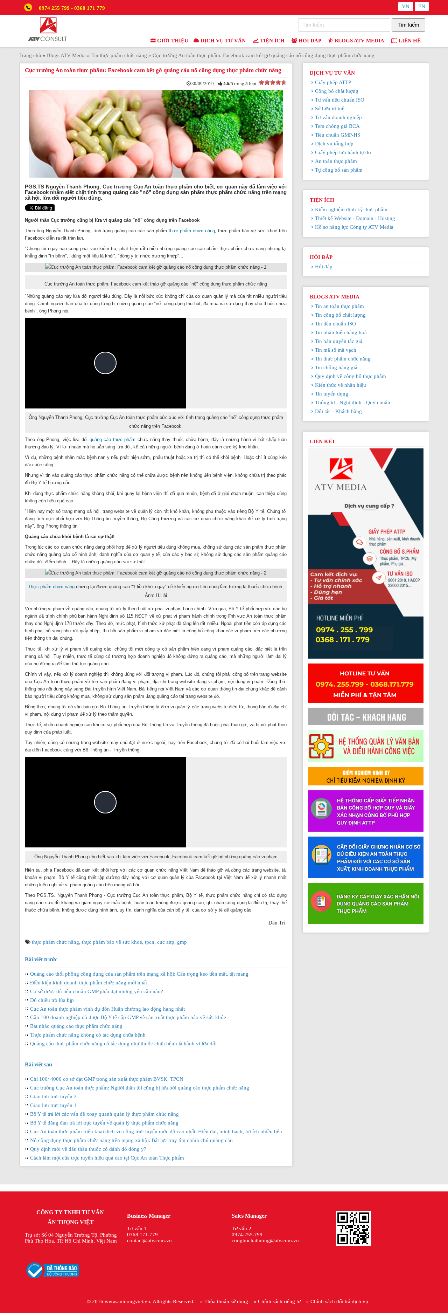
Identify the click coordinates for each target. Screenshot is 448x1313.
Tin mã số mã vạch (335, 350)
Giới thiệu (172, 40)
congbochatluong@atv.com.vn (265, 1240)
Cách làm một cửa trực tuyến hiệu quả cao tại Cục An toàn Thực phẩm (107, 1158)
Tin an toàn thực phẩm (339, 306)
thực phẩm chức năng (192, 230)
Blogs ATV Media (358, 40)
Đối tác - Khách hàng (338, 411)
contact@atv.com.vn (149, 1240)
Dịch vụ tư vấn (222, 40)
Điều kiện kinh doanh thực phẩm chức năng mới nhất (88, 982)
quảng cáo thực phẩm (113, 439)
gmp (182, 942)
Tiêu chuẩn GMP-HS (337, 135)
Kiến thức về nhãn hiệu (340, 385)
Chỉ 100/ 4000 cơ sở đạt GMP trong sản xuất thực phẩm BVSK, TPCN (106, 1079)
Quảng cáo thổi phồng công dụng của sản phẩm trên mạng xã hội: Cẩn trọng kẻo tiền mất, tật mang (139, 974)
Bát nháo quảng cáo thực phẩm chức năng (76, 1026)
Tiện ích (272, 40)
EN (421, 6)
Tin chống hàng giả (336, 367)
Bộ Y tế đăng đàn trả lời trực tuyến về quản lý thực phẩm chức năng (104, 1123)
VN (406, 6)
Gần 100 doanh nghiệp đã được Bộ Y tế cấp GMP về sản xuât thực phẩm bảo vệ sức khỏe (128, 1017)
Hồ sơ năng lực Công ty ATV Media (354, 227)
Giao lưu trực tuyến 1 (53, 1105)
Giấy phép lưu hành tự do (343, 152)
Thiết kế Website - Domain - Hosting (355, 218)
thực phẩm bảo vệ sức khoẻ (112, 942)
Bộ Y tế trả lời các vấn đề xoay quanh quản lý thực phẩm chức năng (104, 1114)
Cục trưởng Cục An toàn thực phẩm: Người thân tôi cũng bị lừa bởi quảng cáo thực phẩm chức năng (139, 1088)
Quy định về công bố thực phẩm (350, 376)
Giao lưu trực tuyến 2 (53, 1096)
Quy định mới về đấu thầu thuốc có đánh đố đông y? (88, 1149)
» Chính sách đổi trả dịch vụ (337, 1301)
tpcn (149, 942)
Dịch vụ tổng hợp (334, 143)
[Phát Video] (105, 363)
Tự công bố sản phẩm (339, 170)
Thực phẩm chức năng (51, 586)
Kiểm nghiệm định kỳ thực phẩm (351, 209)
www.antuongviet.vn (127, 1301)
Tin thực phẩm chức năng (343, 359)
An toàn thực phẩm (336, 161)
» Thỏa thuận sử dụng (224, 1301)
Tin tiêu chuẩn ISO (335, 323)
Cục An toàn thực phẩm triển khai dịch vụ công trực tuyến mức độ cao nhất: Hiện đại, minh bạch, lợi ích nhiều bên (156, 1131)
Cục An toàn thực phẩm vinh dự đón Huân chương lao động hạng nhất (107, 1009)
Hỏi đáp (309, 40)
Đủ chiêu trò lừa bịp (52, 1000)
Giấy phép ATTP (333, 82)
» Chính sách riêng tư (277, 1301)
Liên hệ (409, 40)
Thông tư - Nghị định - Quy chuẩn (352, 402)
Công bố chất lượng (336, 91)
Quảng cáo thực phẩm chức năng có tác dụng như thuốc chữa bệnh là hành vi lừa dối (123, 1043)
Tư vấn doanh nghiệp (338, 117)
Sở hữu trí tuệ (329, 108)
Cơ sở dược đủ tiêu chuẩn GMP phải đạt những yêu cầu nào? (96, 991)
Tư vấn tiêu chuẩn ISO (339, 100)
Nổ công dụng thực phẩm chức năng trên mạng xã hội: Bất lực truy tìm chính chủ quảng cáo (131, 1140)
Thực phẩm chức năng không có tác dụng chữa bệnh (88, 1035)
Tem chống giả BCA (337, 126)
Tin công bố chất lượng (340, 315)
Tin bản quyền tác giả (338, 341)
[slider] (273, 82)
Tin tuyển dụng (331, 394)
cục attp (165, 942)
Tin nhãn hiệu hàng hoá (341, 332)
